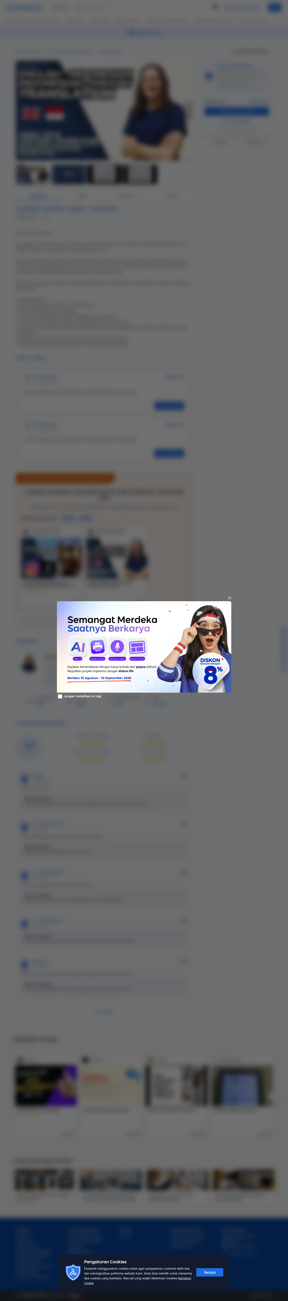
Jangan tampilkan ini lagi (82, 696)
